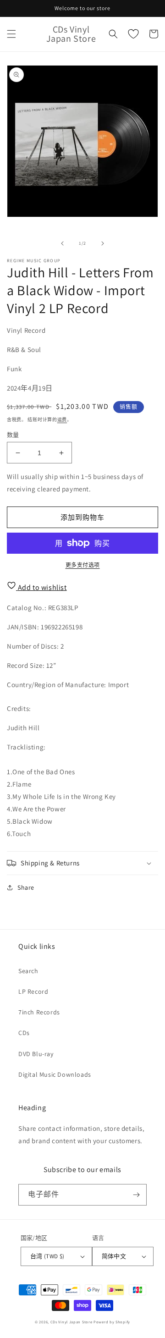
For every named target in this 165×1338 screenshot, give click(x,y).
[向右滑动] (103, 243)
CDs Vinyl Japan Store (71, 1321)
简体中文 (114, 1256)
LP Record (33, 991)
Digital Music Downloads (54, 1074)
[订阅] (136, 1195)
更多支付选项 (83, 565)
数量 (13, 435)
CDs (24, 1033)
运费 (62, 420)
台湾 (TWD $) (47, 1256)
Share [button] (25, 887)
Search (28, 971)
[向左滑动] (62, 243)
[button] (11, 34)
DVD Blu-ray (36, 1054)
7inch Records (39, 1012)
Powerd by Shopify (112, 1321)
